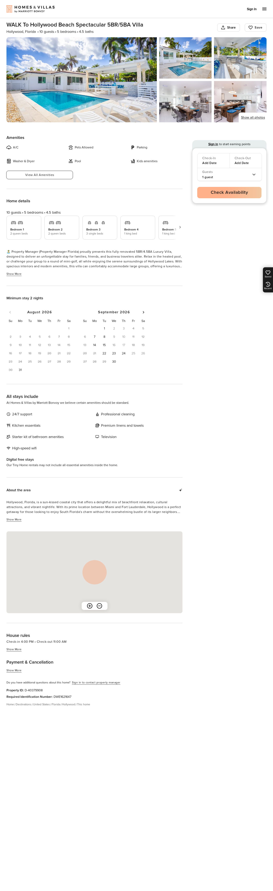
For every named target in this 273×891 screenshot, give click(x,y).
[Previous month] (10, 312)
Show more (14, 274)
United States (41, 704)
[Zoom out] (99, 606)
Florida (56, 704)
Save (258, 28)
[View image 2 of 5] (185, 58)
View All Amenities (39, 175)
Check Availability (229, 192)
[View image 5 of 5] (240, 101)
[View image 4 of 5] (185, 101)
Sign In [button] (252, 9)
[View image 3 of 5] (240, 58)
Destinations (23, 704)
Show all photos (253, 117)
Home (10, 704)
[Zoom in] (89, 606)
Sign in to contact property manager (96, 682)
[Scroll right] (180, 227)
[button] (20, 370)
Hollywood (68, 704)
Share (231, 28)
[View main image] (81, 79)
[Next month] (143, 312)
